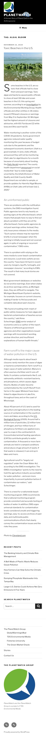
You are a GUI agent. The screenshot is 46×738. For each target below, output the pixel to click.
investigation (32, 104)
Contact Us (9, 655)
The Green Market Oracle (18, 645)
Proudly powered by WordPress (17, 732)
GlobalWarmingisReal (16, 633)
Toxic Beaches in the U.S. (18, 48)
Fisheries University (16, 641)
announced (26, 167)
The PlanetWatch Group (15, 629)
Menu (24, 28)
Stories (7, 650)
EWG (18, 321)
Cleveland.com (19, 535)
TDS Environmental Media (19, 637)
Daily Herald (12, 164)
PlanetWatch (17, 15)
